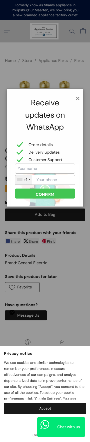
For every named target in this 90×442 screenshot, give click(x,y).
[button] (45, 408)
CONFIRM (45, 194)
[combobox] (23, 180)
